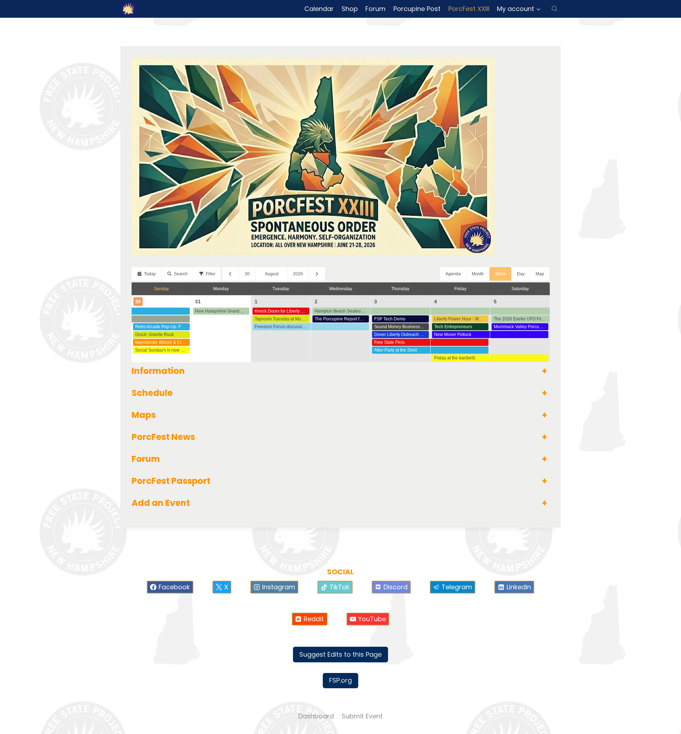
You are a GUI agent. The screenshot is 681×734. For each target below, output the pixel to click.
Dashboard (316, 716)
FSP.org (340, 680)
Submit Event (362, 716)
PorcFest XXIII (468, 8)
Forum (375, 8)
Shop (350, 8)
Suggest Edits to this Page (340, 654)
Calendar (319, 8)
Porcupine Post (417, 8)
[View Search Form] (554, 8)
